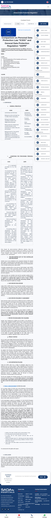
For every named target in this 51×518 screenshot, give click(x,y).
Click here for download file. (24, 30)
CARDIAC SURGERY (45, 124)
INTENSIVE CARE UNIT (45, 158)
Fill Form (19, 517)
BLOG (19, 507)
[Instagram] (5, 509)
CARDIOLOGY (43, 104)
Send (41, 477)
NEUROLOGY (43, 114)
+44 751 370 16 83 (8, 2)
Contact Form (25, 20)
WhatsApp (44, 517)
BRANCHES (20, 494)
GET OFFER (43, 24)
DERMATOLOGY (44, 63)
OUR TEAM (20, 500)
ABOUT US (20, 498)
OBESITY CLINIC (44, 30)
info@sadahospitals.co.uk (41, 498)
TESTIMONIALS (21, 496)
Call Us (31, 517)
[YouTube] (8, 509)
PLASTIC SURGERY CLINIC (29, 496)
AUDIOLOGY (43, 153)
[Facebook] (2, 509)
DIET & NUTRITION (44, 119)
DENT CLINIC (43, 41)
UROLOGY (43, 58)
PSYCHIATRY (43, 148)
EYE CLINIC (43, 46)
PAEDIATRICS (43, 109)
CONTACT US (21, 509)
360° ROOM (20, 502)
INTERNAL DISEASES (45, 87)
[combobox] (17, 23)
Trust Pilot (6, 517)
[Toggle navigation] (48, 6)
